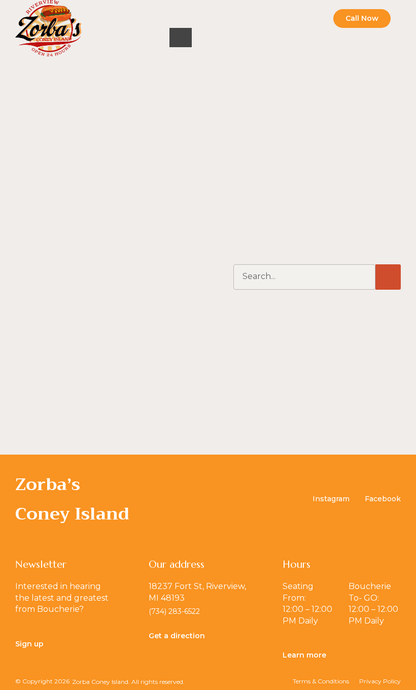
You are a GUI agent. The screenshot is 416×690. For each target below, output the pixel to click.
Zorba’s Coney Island (72, 499)
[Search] (388, 277)
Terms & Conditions (321, 681)
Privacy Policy (380, 681)
